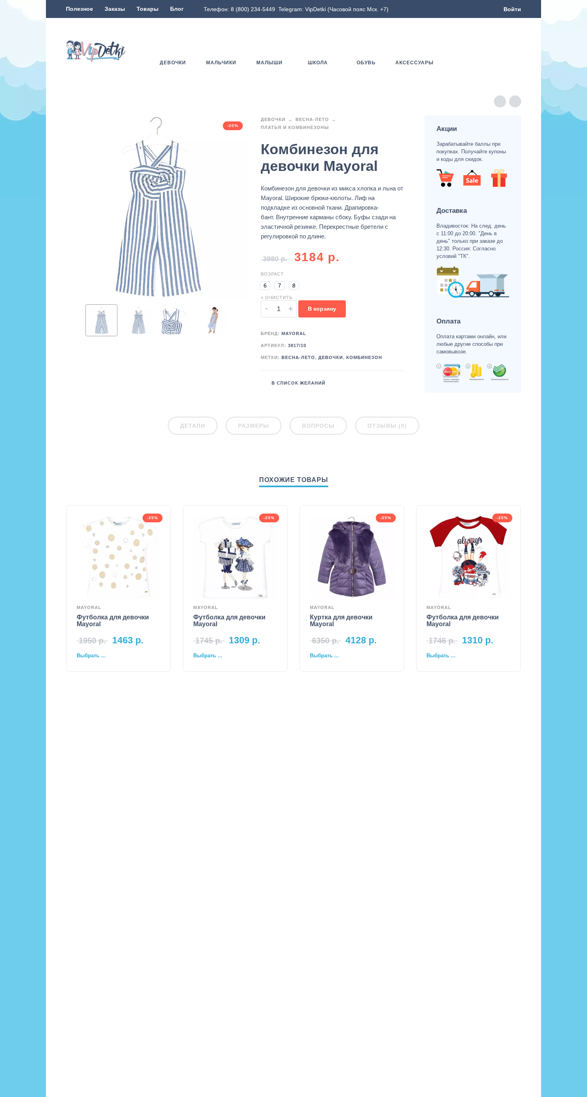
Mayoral (294, 333)
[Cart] (516, 51)
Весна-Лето (312, 119)
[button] (493, 51)
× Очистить (277, 297)
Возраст (272, 274)
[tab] (193, 427)
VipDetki (315, 9)
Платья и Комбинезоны (295, 127)
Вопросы (318, 426)
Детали (192, 426)
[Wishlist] (470, 51)
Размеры (253, 426)
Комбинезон (364, 357)
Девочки (273, 119)
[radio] (265, 286)
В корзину (322, 308)
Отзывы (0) (387, 426)
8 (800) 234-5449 (253, 9)
